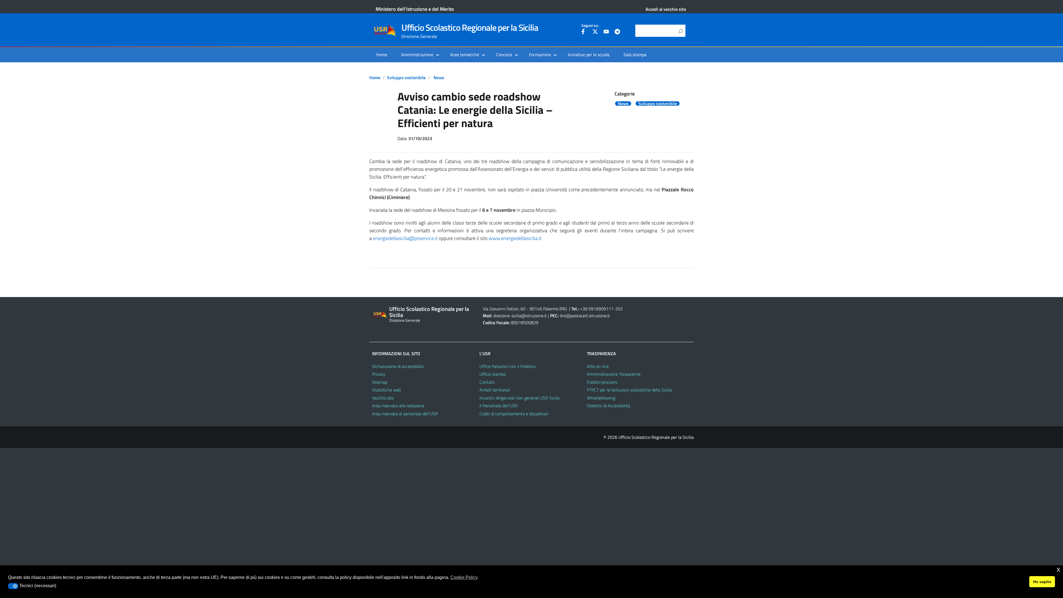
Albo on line (598, 366)
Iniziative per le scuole (589, 54)
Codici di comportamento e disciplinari (513, 413)
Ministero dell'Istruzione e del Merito (415, 9)
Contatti (487, 382)
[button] (13, 586)
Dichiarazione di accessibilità (398, 366)
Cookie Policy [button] (464, 577)
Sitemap (379, 382)
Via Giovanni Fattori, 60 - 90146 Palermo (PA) (525, 308)
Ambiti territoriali (494, 389)
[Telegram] (617, 32)
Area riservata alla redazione (398, 405)
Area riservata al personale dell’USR (405, 413)
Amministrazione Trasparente (614, 374)
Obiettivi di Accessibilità (608, 405)
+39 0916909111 (596, 308)
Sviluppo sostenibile (406, 77)
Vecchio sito (383, 398)
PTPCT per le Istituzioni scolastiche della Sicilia (629, 389)
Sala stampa (634, 54)
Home (381, 54)
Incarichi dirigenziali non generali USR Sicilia (519, 398)
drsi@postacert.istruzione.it (585, 315)
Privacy (378, 374)
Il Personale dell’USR (498, 405)
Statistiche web (386, 389)
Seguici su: (590, 25)
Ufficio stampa (492, 374)
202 (619, 308)
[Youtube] (606, 32)
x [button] (1058, 569)
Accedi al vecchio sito (666, 9)
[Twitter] (595, 32)
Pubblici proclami (602, 382)
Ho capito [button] (1042, 581)
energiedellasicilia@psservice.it (405, 238)
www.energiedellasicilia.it (515, 238)
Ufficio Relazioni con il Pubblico (507, 366)
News (439, 77)
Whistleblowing (601, 398)
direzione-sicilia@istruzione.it (520, 315)
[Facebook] (584, 32)
